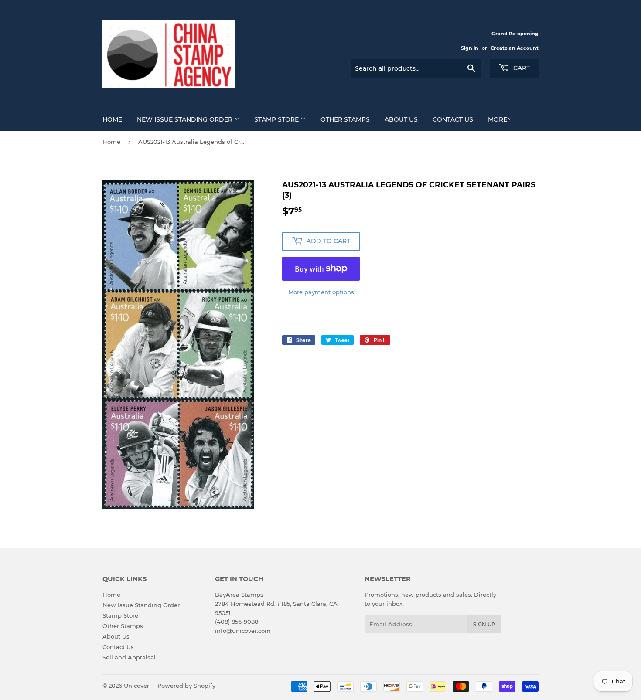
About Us (401, 119)
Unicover (136, 685)
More (497, 119)
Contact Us (453, 119)
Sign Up (484, 624)
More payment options (321, 292)
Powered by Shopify (186, 685)
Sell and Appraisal (129, 657)
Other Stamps (345, 119)
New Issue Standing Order (185, 119)
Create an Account (515, 48)
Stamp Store (277, 119)
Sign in (469, 48)
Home (112, 119)
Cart (520, 68)
